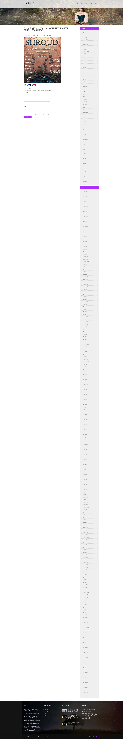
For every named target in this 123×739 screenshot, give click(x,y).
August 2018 (85, 326)
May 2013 (84, 457)
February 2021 (85, 276)
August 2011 (85, 509)
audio (84, 32)
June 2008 (85, 604)
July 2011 (84, 512)
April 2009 (85, 579)
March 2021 (85, 274)
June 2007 (85, 634)
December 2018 (85, 319)
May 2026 (84, 199)
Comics (84, 53)
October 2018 (85, 321)
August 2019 (85, 304)
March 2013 (85, 462)
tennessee (85, 104)
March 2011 (85, 522)
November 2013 (86, 442)
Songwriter (85, 137)
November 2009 (86, 562)
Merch (84, 107)
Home (76, 3)
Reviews (84, 49)
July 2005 (84, 677)
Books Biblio (85, 39)
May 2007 (84, 637)
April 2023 (85, 236)
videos (84, 147)
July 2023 (84, 231)
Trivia (84, 124)
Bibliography (85, 37)
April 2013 (85, 459)
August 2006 (85, 660)
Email (25, 106)
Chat (84, 91)
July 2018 (84, 329)
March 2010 (85, 552)
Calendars (85, 121)
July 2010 (84, 542)
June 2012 (85, 484)
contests (84, 67)
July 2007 (84, 632)
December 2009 (85, 559)
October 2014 (85, 414)
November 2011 (86, 502)
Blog (91, 3)
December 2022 (85, 244)
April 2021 (85, 271)
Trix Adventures (85, 165)
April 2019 (85, 309)
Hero (84, 160)
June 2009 (85, 574)
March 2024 (85, 221)
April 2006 (85, 670)
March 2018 (85, 336)
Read (86, 3)
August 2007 (85, 629)
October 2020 (85, 284)
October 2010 (85, 534)
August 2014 (85, 419)
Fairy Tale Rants (86, 144)
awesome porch (86, 89)
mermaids (85, 109)
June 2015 (85, 394)
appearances (85, 86)
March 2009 (85, 582)
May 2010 (84, 547)
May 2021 (84, 269)
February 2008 (85, 614)
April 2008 (85, 609)
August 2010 (85, 539)
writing (84, 149)
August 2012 (85, 479)
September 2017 (86, 344)
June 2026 (85, 196)
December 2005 (85, 675)
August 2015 (85, 389)
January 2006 (85, 672)
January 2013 (85, 467)
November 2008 (86, 592)
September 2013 (86, 447)
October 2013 (85, 444)
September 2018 (86, 324)
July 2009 (84, 572)
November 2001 (86, 695)
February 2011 (85, 524)
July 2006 (84, 662)
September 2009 (86, 567)
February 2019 (85, 314)
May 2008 (84, 607)
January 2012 (85, 497)
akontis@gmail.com (87, 711)
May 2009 (84, 577)
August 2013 (85, 449)
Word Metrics (85, 181)
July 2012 (84, 482)
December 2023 (85, 229)
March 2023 (85, 239)
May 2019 (84, 306)
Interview (84, 46)
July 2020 (84, 291)
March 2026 (85, 204)
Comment (26, 92)
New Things (85, 119)
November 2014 (86, 412)
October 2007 (85, 624)
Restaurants (85, 58)
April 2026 (85, 201)
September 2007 (86, 627)
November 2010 (86, 532)
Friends (84, 79)
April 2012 (85, 489)
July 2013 (84, 452)
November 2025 (86, 206)
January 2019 (85, 316)
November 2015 (86, 384)
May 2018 (84, 331)
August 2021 (85, 264)
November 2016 (86, 359)
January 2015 (85, 406)
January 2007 (85, 647)
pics (83, 129)
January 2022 (85, 259)
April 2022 (85, 254)
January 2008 (85, 617)
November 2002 (86, 692)
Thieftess (84, 163)
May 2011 (84, 517)
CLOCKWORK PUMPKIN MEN (46, 35)
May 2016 (84, 369)
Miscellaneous (85, 112)
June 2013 (85, 454)
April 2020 (85, 296)
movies (84, 114)
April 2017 (85, 356)
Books (84, 151)
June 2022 (85, 249)
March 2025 (85, 211)
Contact (96, 3)
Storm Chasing (85, 139)
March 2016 (85, 374)
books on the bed (86, 51)
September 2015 (86, 386)
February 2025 (85, 214)
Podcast (84, 134)
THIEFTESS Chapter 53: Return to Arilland (73, 723)
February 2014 (85, 434)
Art (83, 131)
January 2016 (85, 379)
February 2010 (85, 554)
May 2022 (84, 251)
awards (84, 34)
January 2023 (85, 241)
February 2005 (85, 682)
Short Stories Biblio (86, 61)
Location (84, 84)
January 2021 (85, 279)
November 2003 (86, 690)
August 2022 (85, 246)
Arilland (84, 153)
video (84, 142)
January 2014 (85, 437)
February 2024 (85, 224)
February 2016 (85, 376)
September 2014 (86, 417)
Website (25, 109)
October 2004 (85, 687)
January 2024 (85, 226)
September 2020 (86, 286)
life (83, 72)
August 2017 (85, 346)
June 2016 (85, 366)
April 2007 (85, 639)
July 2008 (84, 602)
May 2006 (84, 667)
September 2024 (86, 219)
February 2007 (85, 644)
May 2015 (84, 396)
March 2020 (85, 299)
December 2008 (85, 589)
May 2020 (84, 294)
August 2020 (85, 289)
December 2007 (85, 619)
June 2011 (85, 514)
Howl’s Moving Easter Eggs (73, 709)
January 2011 (85, 527)
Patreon (84, 127)
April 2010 (85, 549)
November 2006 (86, 652)
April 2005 (85, 680)
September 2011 (86, 507)
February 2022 (85, 256)
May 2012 (84, 487)
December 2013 (85, 439)
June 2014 (85, 424)
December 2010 (85, 529)
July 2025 (84, 209)
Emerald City (85, 94)
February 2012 (85, 494)
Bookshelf (85, 169)
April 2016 (85, 371)
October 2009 (85, 564)
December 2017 (85, 341)
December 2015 (85, 381)
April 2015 (85, 399)
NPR (83, 56)
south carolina (85, 99)
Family (84, 76)
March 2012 (85, 492)
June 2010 (85, 544)
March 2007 (85, 642)
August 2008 (85, 599)
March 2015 (85, 401)
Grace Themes (96, 736)
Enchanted (85, 158)
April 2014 (85, 429)
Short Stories (85, 179)
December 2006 (85, 649)
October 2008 (85, 594)
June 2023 (85, 234)
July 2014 (84, 422)
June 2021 (85, 266)
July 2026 (84, 194)
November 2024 (86, 216)
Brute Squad (85, 64)
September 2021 (86, 261)
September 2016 (86, 361)
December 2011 (85, 499)
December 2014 (85, 409)
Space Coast (85, 101)
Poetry (84, 176)
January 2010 (85, 557)
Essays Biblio (85, 41)
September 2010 (86, 537)
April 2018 (85, 334)
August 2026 (85, 191)
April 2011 (85, 519)
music (84, 117)
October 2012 (85, 474)
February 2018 (85, 339)
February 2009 (85, 584)
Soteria (84, 81)
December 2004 (85, 685)
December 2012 (85, 469)
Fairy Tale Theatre (86, 44)
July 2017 (84, 349)
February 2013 (85, 464)
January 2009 (85, 587)
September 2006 (86, 657)
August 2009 (85, 569)
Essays (84, 174)
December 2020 (85, 281)
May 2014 (84, 427)
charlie (84, 74)
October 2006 (85, 654)
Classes (84, 171)
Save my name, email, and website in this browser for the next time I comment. (39, 114)
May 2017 (84, 354)
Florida (84, 96)
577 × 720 (38, 35)
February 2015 (85, 404)
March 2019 (85, 311)
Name (25, 103)
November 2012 (86, 472)
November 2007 (86, 622)
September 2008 (86, 597)
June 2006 (85, 665)
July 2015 (84, 391)
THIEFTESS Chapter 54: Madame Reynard (72, 716)
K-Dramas (85, 69)
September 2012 (86, 477)
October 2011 (85, 504)
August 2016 (85, 364)
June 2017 (85, 351)
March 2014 (85, 432)
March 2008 (85, 612)
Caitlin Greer (47, 736)
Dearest (84, 155)
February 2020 (85, 301)
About (81, 3)
